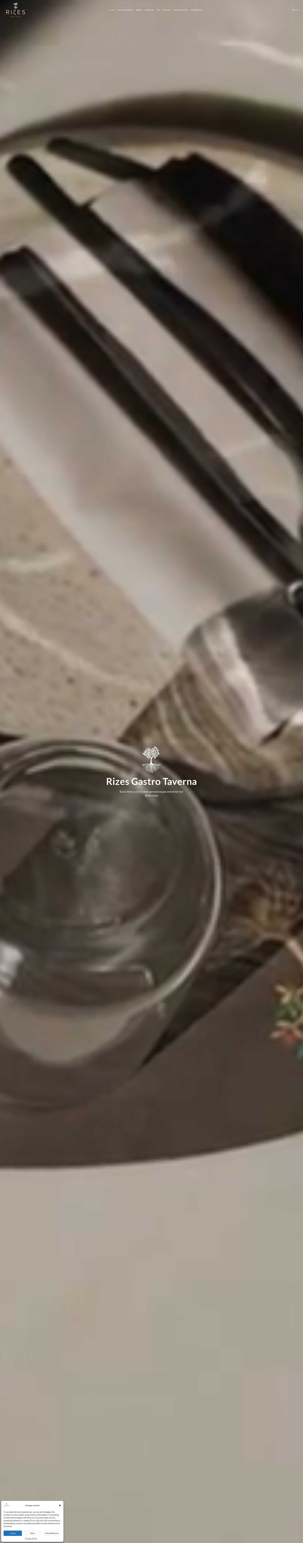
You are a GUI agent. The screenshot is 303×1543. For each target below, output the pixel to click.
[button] (60, 1505)
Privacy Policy (31, 1538)
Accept (13, 1533)
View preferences (52, 1533)
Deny (32, 1533)
